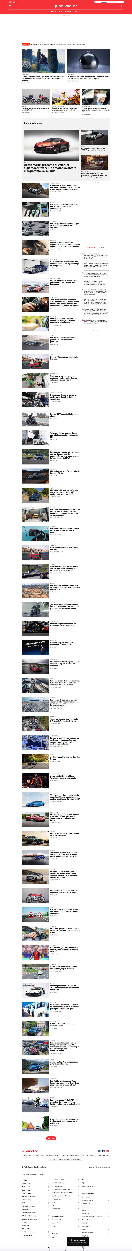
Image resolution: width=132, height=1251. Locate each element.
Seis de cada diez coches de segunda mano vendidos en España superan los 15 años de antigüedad (65, 244)
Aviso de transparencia (64, 1159)
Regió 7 (54, 1202)
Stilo (83, 1179)
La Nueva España (27, 1235)
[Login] (121, 6)
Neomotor (84, 1223)
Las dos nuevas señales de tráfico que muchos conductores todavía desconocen (64, 911)
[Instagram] (107, 1151)
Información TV (56, 1220)
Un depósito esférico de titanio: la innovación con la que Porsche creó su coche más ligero (88, 77)
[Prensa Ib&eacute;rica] (103, 1167)
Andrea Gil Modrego (56, 517)
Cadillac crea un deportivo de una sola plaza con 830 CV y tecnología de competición (64, 264)
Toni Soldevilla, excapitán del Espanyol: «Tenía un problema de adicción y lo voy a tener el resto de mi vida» (96, 275)
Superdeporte (56, 1208)
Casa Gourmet (86, 1197)
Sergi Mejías (25, 112)
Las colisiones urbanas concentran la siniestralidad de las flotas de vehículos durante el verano (64, 683)
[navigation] (66, 1249)
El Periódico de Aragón (28, 1206)
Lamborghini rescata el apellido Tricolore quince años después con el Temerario (64, 988)
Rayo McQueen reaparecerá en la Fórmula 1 (64, 358)
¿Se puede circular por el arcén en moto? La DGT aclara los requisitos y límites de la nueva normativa (64, 607)
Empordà (24, 1222)
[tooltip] (78, 1241)
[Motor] (66, 6)
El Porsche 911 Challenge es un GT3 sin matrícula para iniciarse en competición (65, 664)
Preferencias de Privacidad (88, 1155)
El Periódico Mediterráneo (29, 1219)
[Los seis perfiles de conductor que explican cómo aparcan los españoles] (35, 228)
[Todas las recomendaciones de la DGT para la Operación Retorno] (35, 723)
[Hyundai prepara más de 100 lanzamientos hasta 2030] (35, 647)
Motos (61, 11)
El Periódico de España (28, 1212)
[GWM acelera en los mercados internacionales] (35, 1028)
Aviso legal (57, 1155)
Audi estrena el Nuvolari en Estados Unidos (65, 758)
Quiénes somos (27, 1155)
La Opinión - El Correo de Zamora (61, 1189)
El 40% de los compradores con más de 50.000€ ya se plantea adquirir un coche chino (63, 321)
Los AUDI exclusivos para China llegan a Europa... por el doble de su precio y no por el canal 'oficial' (64, 1083)
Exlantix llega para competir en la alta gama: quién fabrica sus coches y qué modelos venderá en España (65, 187)
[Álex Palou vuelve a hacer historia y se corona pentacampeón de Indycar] (66, 97)
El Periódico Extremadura (29, 1216)
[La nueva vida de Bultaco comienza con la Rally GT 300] (36, 97)
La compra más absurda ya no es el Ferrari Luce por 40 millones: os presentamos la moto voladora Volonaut (43, 78)
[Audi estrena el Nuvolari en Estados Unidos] (35, 761)
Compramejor (85, 1207)
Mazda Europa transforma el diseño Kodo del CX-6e (65, 472)
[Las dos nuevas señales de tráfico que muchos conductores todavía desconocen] (35, 914)
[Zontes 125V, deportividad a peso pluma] (35, 418)
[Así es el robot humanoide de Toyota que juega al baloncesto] (35, 780)
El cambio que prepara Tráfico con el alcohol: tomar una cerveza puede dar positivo (65, 930)
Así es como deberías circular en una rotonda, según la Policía (63, 968)
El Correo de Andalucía (28, 1196)
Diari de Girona (26, 1183)
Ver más (51, 1138)
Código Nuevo (86, 1203)
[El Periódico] (30, 1151)
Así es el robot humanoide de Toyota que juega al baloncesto (63, 777)
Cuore (53, 1237)
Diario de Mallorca (27, 1193)
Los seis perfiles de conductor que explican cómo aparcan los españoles (64, 225)
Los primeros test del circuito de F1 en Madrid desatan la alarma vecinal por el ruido (65, 587)
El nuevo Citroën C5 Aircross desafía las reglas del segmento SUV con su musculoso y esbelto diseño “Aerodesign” (63, 874)
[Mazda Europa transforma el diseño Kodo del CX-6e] (35, 476)
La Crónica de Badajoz (28, 1232)
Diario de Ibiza (26, 1190)
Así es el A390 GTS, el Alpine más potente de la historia (64, 1063)
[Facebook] (99, 1151)
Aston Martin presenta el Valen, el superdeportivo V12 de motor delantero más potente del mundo (50, 168)
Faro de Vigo (25, 1225)
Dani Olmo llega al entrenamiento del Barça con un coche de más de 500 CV (64, 949)
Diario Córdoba (26, 1187)
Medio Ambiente (86, 1220)
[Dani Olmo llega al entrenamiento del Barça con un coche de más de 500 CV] (35, 952)
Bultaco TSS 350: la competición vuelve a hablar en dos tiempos (63, 891)
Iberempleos (85, 1213)
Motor (26, 162)
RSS (42, 1155)
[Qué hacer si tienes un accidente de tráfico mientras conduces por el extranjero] (35, 1123)
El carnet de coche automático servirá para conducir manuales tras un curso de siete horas (96, 110)
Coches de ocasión (87, 1200)
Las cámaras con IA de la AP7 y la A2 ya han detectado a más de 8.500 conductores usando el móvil (65, 1102)
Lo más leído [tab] (91, 247)
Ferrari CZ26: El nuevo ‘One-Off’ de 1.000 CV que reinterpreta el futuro (93, 149)
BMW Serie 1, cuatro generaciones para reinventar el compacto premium (64, 340)
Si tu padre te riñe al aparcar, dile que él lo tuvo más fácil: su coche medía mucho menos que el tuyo (63, 854)
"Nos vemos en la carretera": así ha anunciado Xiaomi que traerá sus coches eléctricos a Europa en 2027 (65, 797)
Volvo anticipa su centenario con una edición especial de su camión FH (64, 435)
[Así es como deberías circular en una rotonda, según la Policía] (35, 971)
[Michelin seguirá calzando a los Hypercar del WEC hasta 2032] (35, 628)
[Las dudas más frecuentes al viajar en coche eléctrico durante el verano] (35, 533)
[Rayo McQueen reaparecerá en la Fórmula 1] (35, 361)
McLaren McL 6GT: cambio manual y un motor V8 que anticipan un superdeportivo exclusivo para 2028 (64, 817)
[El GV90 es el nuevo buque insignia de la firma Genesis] (35, 838)
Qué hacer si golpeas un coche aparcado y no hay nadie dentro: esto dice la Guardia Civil (63, 378)
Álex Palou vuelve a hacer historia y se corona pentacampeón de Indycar (65, 109)
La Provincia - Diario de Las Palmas (62, 1192)
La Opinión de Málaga (58, 1183)
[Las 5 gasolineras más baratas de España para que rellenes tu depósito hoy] (35, 209)
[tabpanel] (96, 289)
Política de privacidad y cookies (71, 1155)
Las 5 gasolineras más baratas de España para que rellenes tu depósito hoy (64, 206)
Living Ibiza (85, 1236)
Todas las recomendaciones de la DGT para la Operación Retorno (64, 720)
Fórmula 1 (84, 1210)
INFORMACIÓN (26, 1228)
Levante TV (55, 1223)
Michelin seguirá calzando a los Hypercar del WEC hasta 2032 (63, 625)
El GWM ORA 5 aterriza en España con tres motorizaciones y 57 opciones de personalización (64, 492)
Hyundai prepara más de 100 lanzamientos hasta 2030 (62, 644)
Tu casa (84, 1229)
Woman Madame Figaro (88, 1186)
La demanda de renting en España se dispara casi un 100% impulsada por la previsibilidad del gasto (64, 1007)
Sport (53, 1205)
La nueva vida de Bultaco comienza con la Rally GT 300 (35, 109)
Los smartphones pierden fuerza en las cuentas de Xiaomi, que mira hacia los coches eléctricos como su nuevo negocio (65, 512)
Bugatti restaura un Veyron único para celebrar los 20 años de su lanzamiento (63, 283)
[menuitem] (48, 1249)
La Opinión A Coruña (58, 1179)
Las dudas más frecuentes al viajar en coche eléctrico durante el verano (64, 530)
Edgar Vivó (25, 83)
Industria (68, 11)
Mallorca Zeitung (57, 1199)
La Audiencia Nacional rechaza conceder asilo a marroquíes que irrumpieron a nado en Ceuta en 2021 (95, 283)
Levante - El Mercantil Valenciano (61, 1196)
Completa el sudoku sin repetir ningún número (78, 1243)
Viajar (83, 1183)
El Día (23, 1203)
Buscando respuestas (88, 1232)
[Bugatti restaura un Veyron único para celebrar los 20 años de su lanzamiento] (35, 285)
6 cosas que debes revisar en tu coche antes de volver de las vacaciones (63, 397)
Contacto (36, 1155)
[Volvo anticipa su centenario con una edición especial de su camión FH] (35, 437)
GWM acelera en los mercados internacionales (63, 1025)
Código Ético (53, 1159)
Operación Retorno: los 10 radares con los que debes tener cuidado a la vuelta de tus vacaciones (64, 568)
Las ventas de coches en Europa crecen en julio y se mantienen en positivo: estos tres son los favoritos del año (64, 703)
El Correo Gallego (27, 1199)
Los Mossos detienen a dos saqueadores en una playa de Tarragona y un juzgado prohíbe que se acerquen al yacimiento (96, 256)
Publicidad (49, 1155)
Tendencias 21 (86, 1226)
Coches (53, 11)
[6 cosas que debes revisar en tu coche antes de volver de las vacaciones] (35, 399)
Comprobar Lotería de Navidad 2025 (92, 1216)
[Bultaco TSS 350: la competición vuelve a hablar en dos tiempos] (35, 895)
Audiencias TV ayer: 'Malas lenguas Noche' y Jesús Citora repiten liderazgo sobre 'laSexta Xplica (95, 321)
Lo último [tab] (102, 247)
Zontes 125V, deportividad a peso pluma (64, 415)
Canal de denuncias (103, 1155)
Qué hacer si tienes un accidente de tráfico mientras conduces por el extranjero (64, 1121)
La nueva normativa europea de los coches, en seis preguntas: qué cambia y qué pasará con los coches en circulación (64, 741)
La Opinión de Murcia (58, 1186)
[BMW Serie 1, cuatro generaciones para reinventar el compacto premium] (35, 342)
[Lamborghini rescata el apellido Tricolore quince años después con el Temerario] (35, 990)
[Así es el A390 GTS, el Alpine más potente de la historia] (35, 1066)
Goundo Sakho (54, 308)
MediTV (54, 1226)
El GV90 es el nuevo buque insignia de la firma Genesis (64, 834)
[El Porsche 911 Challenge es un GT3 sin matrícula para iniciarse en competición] (35, 666)
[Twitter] (103, 1151)
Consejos (76, 11)
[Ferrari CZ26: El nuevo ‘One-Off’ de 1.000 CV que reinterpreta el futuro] (94, 137)
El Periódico (25, 1209)
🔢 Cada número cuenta (78, 1240)
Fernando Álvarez (72, 81)
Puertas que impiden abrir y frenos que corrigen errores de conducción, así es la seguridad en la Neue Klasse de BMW (64, 455)
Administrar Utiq (77, 1159)
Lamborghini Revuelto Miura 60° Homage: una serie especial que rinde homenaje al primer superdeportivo (94, 175)
